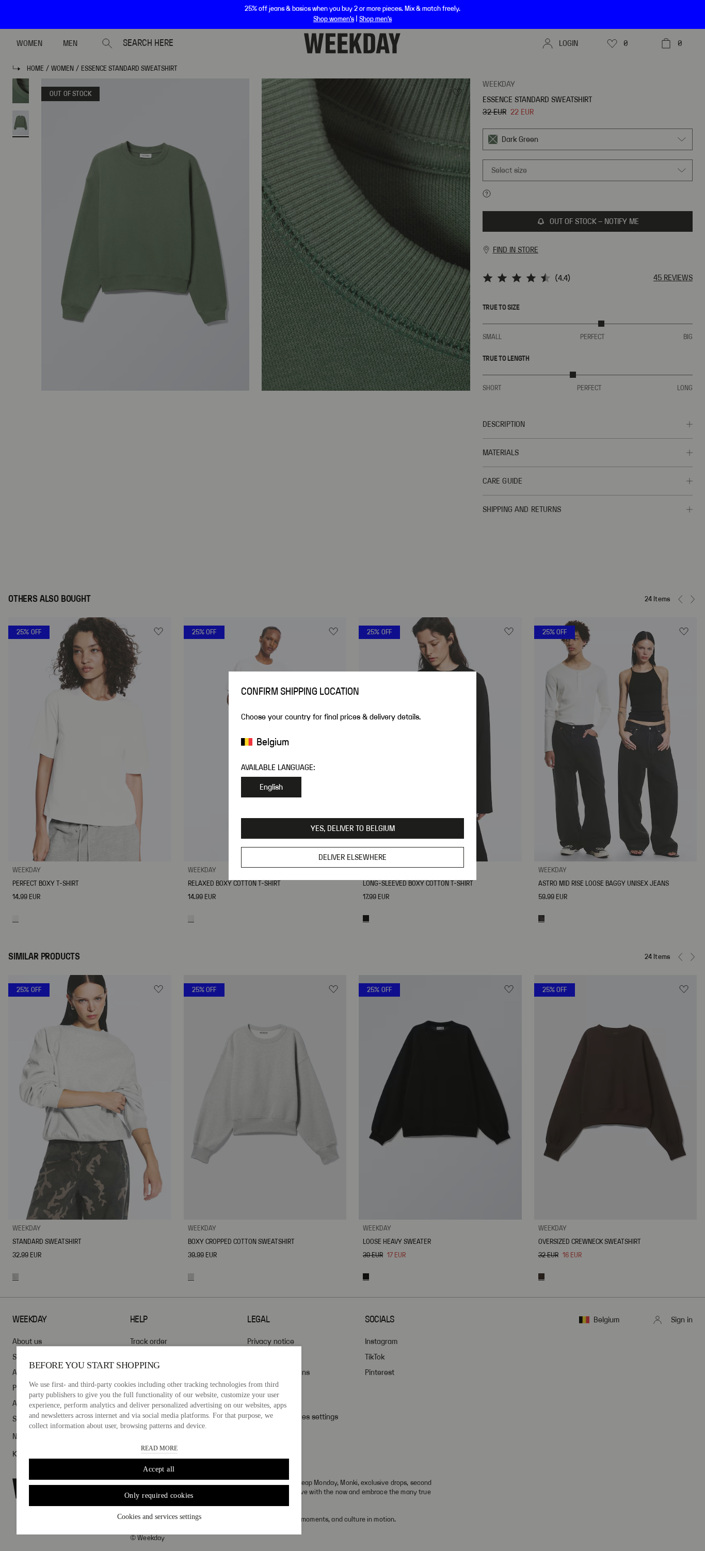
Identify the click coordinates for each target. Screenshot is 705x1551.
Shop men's (375, 19)
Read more (159, 1448)
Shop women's (333, 19)
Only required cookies (159, 1495)
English (271, 787)
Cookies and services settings (159, 1517)
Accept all (158, 1469)
